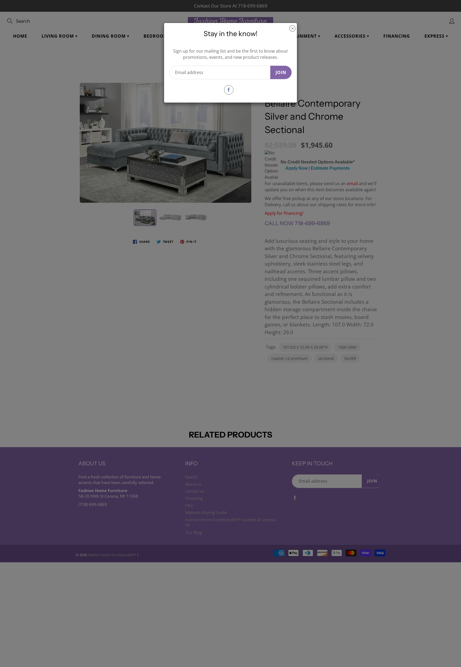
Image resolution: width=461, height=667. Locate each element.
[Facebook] (228, 90)
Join (281, 72)
